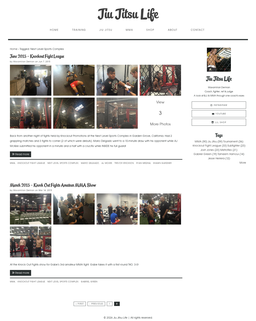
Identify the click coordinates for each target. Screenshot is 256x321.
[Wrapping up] (74, 209)
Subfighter (234, 145)
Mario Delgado (90, 163)
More (243, 162)
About (172, 30)
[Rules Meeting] (117, 209)
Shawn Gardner (162, 163)
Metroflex (226, 150)
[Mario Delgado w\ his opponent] (30, 113)
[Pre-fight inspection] (160, 209)
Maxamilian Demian (23, 61)
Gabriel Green (89, 281)
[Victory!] (30, 242)
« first (80, 304)
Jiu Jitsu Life (128, 14)
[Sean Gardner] (117, 80)
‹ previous (96, 304)
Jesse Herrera (216, 158)
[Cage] (30, 209)
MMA (129, 30)
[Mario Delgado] (160, 80)
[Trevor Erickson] (30, 80)
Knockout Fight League (31, 163)
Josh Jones (207, 150)
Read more (23, 154)
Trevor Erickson (124, 163)
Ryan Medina (143, 163)
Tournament (230, 141)
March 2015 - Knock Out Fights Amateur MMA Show (53, 185)
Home (54, 30)
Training (79, 30)
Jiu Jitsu (105, 30)
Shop (150, 30)
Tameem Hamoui (228, 154)
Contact (198, 30)
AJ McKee (107, 163)
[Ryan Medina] (74, 80)
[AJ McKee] (74, 113)
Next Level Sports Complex (63, 163)
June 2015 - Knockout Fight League (37, 56)
